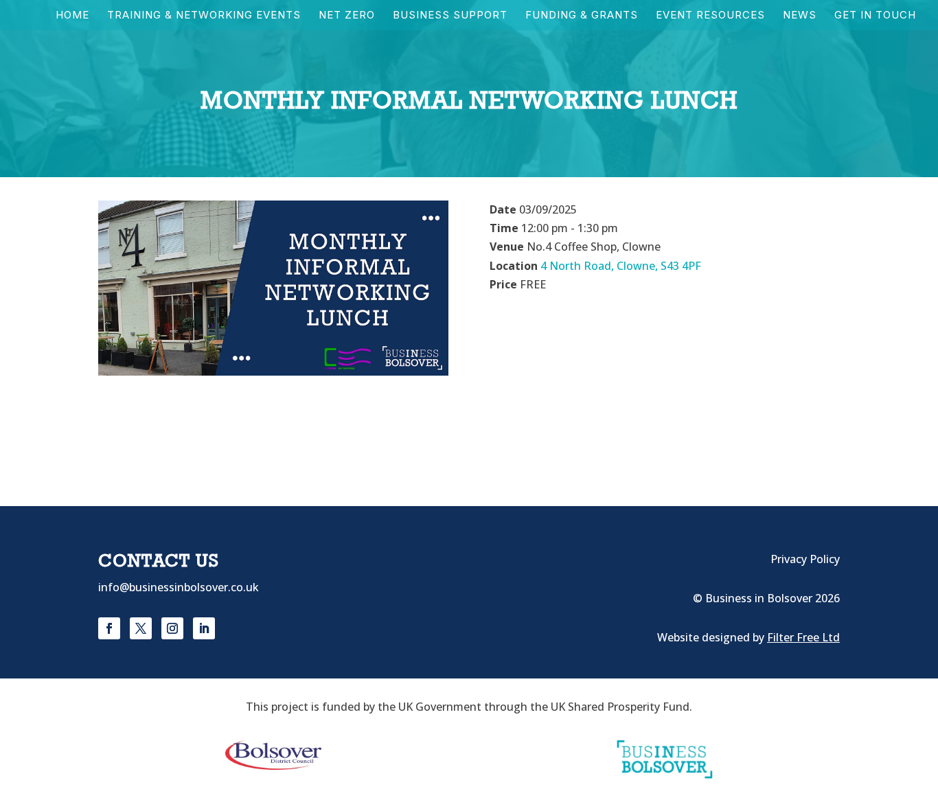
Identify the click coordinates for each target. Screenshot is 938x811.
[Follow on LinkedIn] (204, 628)
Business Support (450, 15)
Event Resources (710, 15)
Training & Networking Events (204, 15)
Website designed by (748, 637)
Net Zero (347, 15)
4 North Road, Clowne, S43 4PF (620, 265)
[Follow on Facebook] (109, 628)
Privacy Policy (805, 559)
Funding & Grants (581, 15)
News (799, 15)
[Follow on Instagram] (172, 628)
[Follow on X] (141, 628)
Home (72, 15)
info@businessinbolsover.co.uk (178, 587)
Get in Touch (875, 15)
